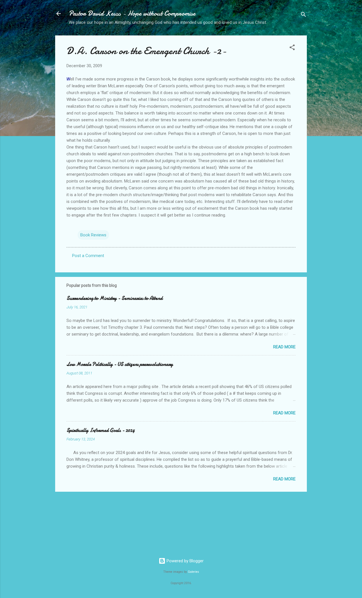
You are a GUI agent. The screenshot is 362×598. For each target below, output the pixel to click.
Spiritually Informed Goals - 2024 (100, 430)
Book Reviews (93, 234)
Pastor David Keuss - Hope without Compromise (132, 13)
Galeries (193, 572)
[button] (292, 48)
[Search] (303, 15)
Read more (284, 346)
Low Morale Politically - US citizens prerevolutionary (119, 364)
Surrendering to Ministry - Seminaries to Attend (114, 298)
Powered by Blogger (184, 560)
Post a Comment (88, 255)
